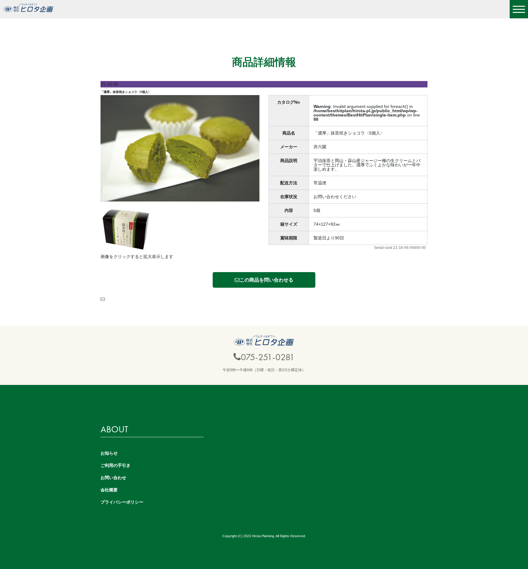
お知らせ (109, 453)
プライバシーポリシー (122, 502)
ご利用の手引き (115, 465)
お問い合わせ (113, 477)
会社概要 (109, 489)
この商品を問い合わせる (266, 280)
